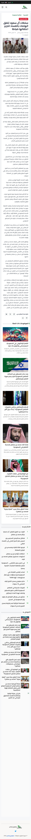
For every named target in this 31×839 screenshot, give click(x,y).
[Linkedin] (6, 314)
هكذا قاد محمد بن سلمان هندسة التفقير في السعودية (16, 446)
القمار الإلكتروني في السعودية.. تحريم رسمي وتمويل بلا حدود (17, 344)
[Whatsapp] (22, 318)
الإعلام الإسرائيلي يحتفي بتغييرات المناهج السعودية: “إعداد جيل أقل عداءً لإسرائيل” (16, 409)
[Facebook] (14, 314)
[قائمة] (2, 7)
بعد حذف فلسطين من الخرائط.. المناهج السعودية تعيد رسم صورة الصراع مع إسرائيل (16, 376)
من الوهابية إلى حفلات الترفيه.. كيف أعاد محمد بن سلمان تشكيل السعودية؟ (16, 476)
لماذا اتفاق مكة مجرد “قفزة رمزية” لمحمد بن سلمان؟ (16, 510)
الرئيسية (25, 15)
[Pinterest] (26, 318)
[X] (10, 314)
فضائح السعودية (16, 15)
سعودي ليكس (10, 836)
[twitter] (15, 831)
